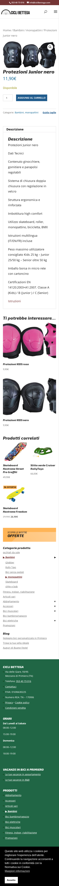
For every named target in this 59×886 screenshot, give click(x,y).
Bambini (18, 30)
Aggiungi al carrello (32, 97)
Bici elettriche (10, 620)
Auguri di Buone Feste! (15, 647)
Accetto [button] (11, 880)
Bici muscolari (10, 611)
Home (7, 30)
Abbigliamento (11, 601)
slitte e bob (11, 586)
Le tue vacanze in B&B (17, 779)
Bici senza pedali (14, 572)
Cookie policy (22, 702)
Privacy (9, 702)
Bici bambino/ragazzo (15, 615)
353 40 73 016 (17, 2)
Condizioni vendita (15, 707)
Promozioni (9, 625)
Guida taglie (49, 112)
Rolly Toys (10, 567)
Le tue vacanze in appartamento (23, 774)
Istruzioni (14, 301)
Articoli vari (9, 596)
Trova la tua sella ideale (16, 643)
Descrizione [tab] (15, 129)
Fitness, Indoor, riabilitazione (19, 591)
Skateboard (11, 581)
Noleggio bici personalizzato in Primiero (25, 638)
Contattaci (10, 686)
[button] (50, 47)
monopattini (34, 30)
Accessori (8, 606)
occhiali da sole (11, 552)
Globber (9, 562)
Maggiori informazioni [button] (17, 871)
